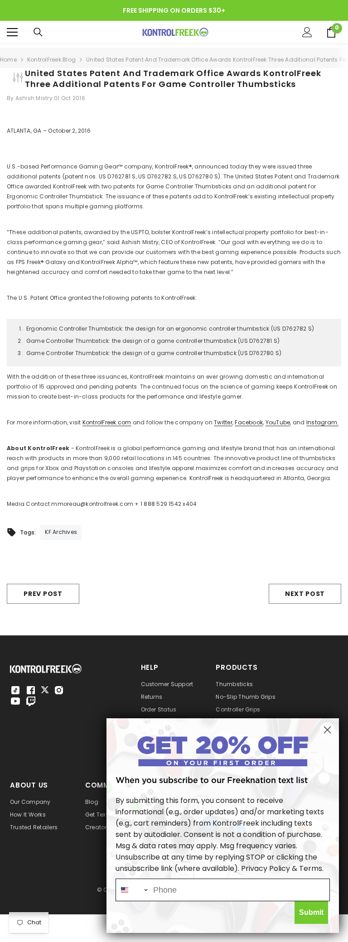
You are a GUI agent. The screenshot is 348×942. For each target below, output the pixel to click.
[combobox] (132, 890)
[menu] (12, 32)
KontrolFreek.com (106, 422)
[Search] (38, 32)
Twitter (223, 422)
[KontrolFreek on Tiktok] (15, 690)
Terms (310, 868)
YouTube (278, 422)
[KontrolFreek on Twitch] (30, 701)
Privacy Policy (265, 868)
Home (8, 59)
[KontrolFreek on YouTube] (15, 701)
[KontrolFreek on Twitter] (45, 689)
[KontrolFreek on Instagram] (58, 690)
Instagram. (322, 422)
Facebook (249, 422)
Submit (311, 912)
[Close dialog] (327, 730)
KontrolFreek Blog (51, 59)
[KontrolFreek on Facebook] (30, 690)
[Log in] (307, 32)
